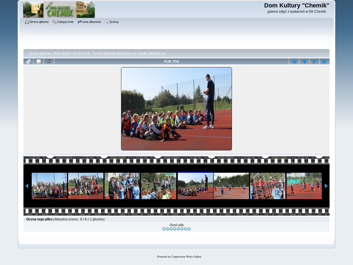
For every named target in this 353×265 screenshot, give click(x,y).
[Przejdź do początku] (294, 61)
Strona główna (40, 53)
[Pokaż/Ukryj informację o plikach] (39, 61)
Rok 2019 (61, 53)
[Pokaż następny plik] (314, 61)
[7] (185, 229)
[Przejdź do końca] (325, 61)
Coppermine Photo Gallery (187, 256)
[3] (171, 229)
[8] (189, 229)
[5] (178, 229)
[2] (167, 229)
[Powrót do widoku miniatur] (28, 61)
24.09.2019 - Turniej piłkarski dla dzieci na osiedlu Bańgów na (119, 53)
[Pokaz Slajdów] (49, 61)
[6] (182, 229)
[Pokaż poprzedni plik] (304, 61)
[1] (164, 229)
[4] (174, 229)
